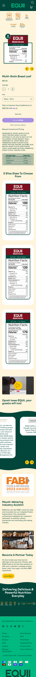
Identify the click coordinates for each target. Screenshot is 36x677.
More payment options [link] (18, 125)
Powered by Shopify (25, 655)
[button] (32, 2)
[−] (4, 89)
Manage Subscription (7, 650)
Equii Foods (12, 655)
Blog (4, 643)
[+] (12, 89)
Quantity (5, 85)
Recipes (5, 639)
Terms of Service (26, 649)
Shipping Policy (26, 643)
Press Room (24, 639)
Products (5, 636)
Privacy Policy (25, 646)
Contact (5, 646)
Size (3, 95)
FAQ (21, 636)
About (4, 633)
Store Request (25, 633)
